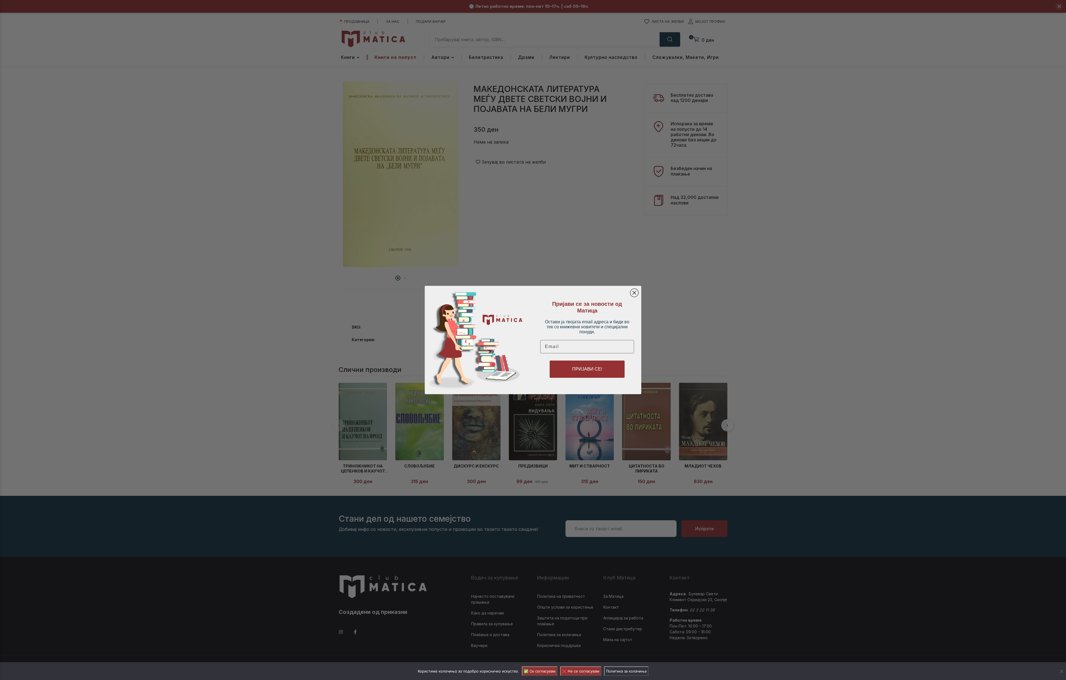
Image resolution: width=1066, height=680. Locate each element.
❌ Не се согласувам (580, 671)
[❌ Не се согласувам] (1061, 671)
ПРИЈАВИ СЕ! (587, 369)
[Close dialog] (634, 293)
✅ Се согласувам (539, 671)
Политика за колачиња (626, 671)
